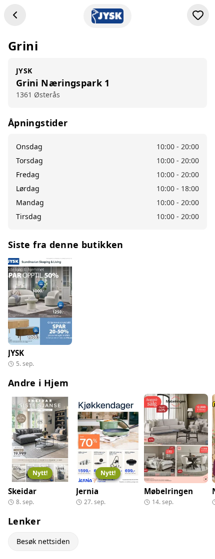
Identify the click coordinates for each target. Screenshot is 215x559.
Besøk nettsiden (43, 541)
